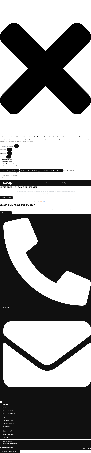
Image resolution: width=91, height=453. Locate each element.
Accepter (5, 170)
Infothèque (64, 183)
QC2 (50, 183)
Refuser (14, 170)
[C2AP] (7, 183)
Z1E (56, 183)
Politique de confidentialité (10, 173)
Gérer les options (7, 159)
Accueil (45, 183)
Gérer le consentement (10, 451)
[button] (45, 69)
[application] (52, 183)
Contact (85, 183)
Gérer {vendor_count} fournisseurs (11, 164)
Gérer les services (7, 161)
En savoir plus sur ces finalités (10, 166)
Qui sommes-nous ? (74, 183)
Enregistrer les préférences (51, 170)
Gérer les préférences (29, 170)
